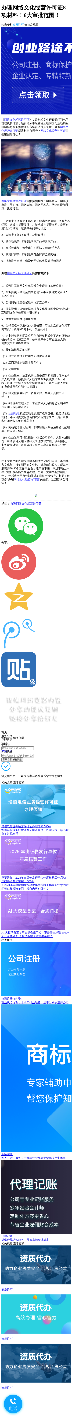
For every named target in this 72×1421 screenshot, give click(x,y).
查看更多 (18, 782)
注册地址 (14, 413)
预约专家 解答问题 (12, 759)
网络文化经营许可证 (16, 119)
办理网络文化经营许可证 (25, 503)
